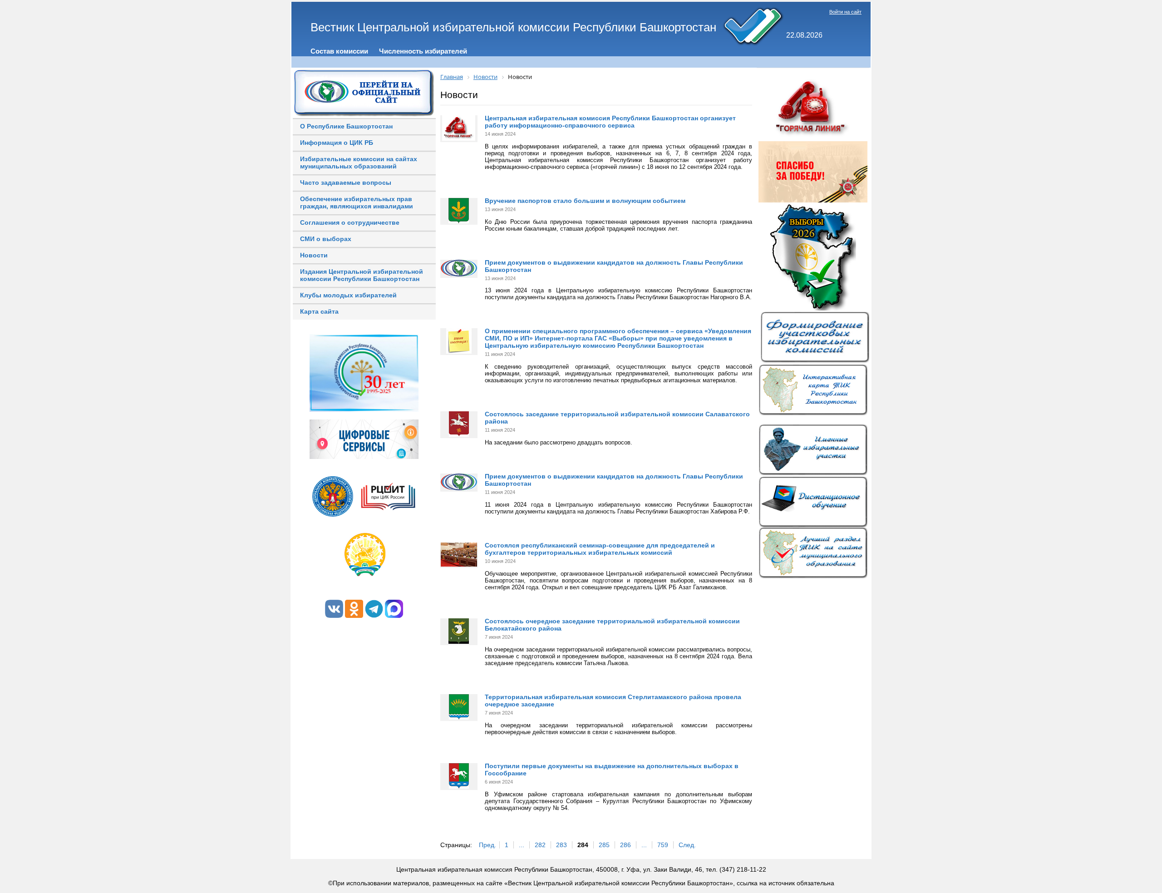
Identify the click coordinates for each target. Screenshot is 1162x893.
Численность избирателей (423, 51)
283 (561, 845)
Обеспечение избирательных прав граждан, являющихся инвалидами (356, 202)
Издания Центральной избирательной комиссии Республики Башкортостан (361, 275)
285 (604, 845)
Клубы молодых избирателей (348, 295)
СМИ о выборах (325, 238)
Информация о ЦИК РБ (336, 142)
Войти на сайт (845, 12)
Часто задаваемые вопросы (345, 182)
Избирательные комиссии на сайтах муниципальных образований (358, 162)
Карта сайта (319, 311)
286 (625, 845)
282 (540, 845)
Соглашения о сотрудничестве (349, 222)
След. (687, 845)
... (521, 845)
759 (662, 845)
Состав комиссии (339, 51)
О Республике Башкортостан (346, 126)
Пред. (487, 845)
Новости (314, 255)
